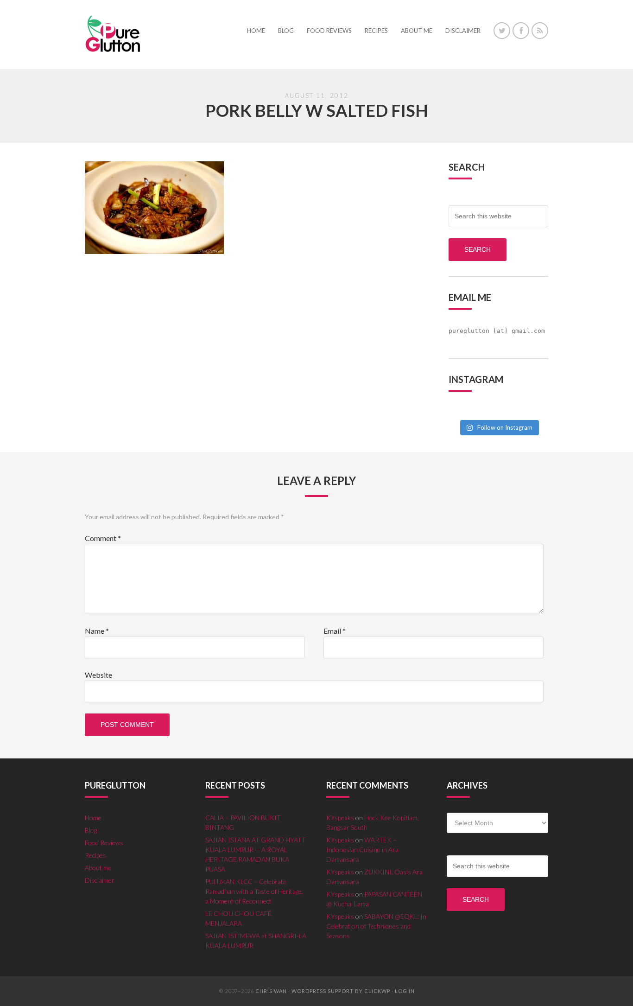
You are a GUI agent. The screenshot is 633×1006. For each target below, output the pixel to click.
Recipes (95, 855)
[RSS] (540, 30)
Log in (405, 991)
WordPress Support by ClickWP (340, 991)
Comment (103, 538)
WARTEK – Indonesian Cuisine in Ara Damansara (362, 849)
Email (334, 630)
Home (93, 817)
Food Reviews (104, 843)
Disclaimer (99, 880)
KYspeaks (340, 817)
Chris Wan (271, 991)
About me (98, 868)
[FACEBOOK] (521, 30)
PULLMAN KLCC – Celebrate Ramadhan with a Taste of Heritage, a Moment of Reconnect (254, 891)
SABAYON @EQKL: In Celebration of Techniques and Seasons (376, 926)
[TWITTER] (502, 30)
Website (98, 674)
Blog (91, 830)
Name (97, 630)
